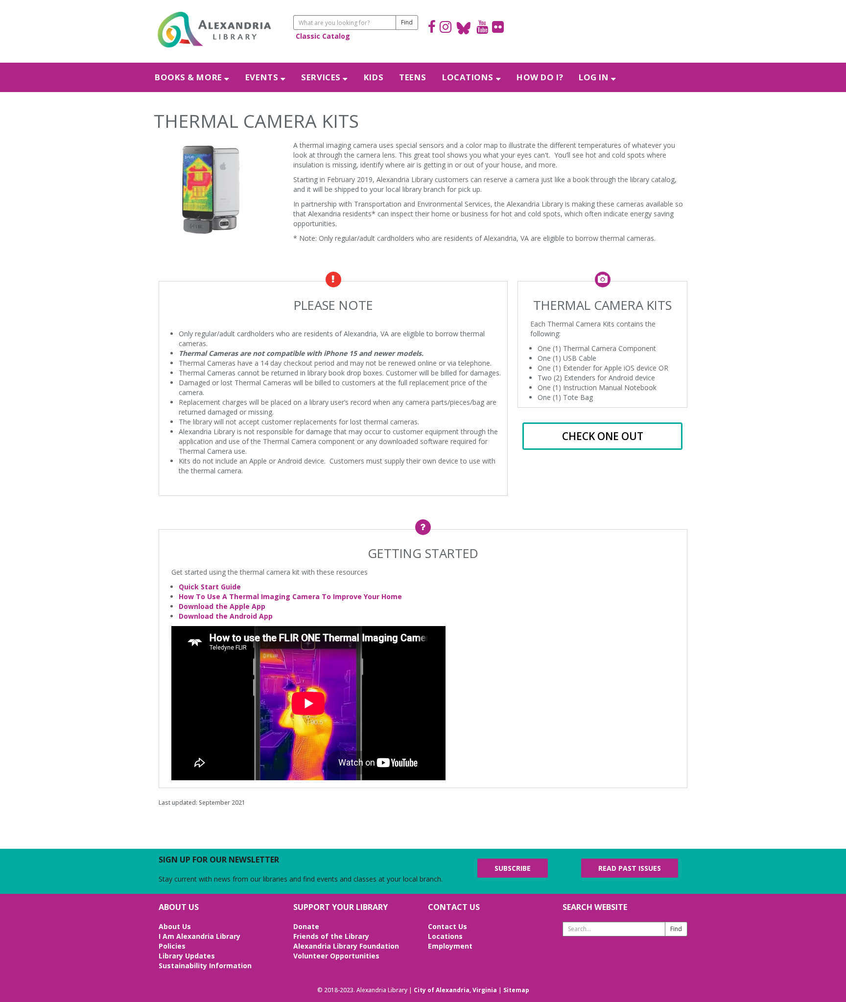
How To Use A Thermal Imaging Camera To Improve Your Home (290, 596)
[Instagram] (445, 28)
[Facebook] (432, 28)
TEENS (412, 77)
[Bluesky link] (463, 28)
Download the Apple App (222, 606)
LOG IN (595, 77)
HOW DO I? (540, 77)
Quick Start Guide (210, 586)
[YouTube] (482, 28)
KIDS (373, 77)
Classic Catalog (323, 36)
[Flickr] (498, 28)
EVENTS (263, 77)
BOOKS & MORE (189, 77)
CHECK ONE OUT (602, 436)
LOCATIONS (469, 77)
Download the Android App (226, 616)
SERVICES (322, 77)
